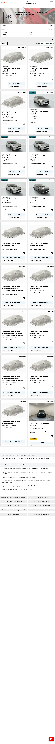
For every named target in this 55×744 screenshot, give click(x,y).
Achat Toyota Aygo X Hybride (13, 501)
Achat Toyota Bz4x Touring (41, 501)
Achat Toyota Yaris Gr (13, 514)
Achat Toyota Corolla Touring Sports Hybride (13, 510)
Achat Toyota (13, 7)
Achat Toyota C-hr (13, 506)
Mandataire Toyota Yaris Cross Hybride (26, 7)
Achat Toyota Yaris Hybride (41, 514)
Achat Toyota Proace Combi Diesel (41, 510)
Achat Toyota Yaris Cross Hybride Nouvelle (13, 497)
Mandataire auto (5, 7)
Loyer (50, 29)
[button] (51, 739)
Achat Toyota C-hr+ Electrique (41, 506)
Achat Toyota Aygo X (42, 497)
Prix (45, 29)
